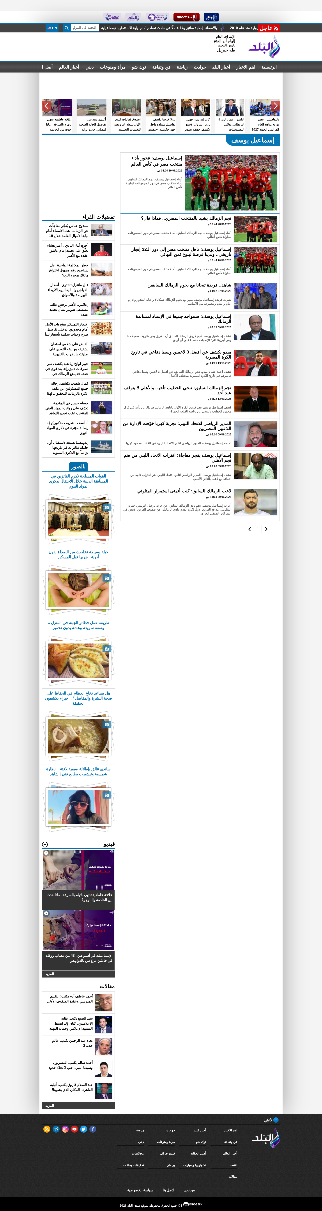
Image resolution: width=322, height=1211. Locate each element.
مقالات (232, 1176)
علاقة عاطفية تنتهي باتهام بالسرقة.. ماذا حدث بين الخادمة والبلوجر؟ (112, 28)
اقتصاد (233, 1165)
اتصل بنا (168, 1190)
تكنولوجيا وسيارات (194, 1165)
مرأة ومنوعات (113, 67)
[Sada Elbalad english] (112, 17)
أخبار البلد (221, 67)
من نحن (189, 1190)
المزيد (49, 974)
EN (54, 28)
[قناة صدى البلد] (211, 17)
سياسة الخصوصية (140, 1190)
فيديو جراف (167, 1153)
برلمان (171, 1165)
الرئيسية (269, 67)
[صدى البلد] (264, 47)
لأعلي (268, 1120)
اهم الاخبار (245, 67)
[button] (275, 106)
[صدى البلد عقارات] (133, 17)
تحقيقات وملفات (133, 1165)
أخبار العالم (69, 67)
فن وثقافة (161, 67)
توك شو (139, 67)
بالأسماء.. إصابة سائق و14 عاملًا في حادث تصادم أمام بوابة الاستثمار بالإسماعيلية (232, 28)
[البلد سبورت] (186, 17)
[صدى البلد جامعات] (157, 17)
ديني (89, 67)
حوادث (200, 67)
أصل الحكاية (198, 1153)
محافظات (138, 1153)
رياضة (182, 67)
